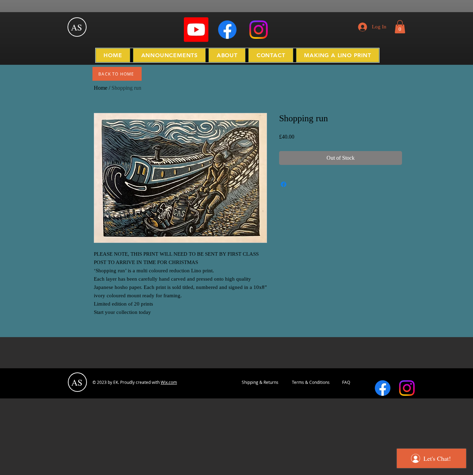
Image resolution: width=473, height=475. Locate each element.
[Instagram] (258, 29)
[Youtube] (196, 29)
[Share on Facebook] (283, 184)
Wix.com (169, 382)
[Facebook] (227, 29)
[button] (399, 26)
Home (100, 88)
